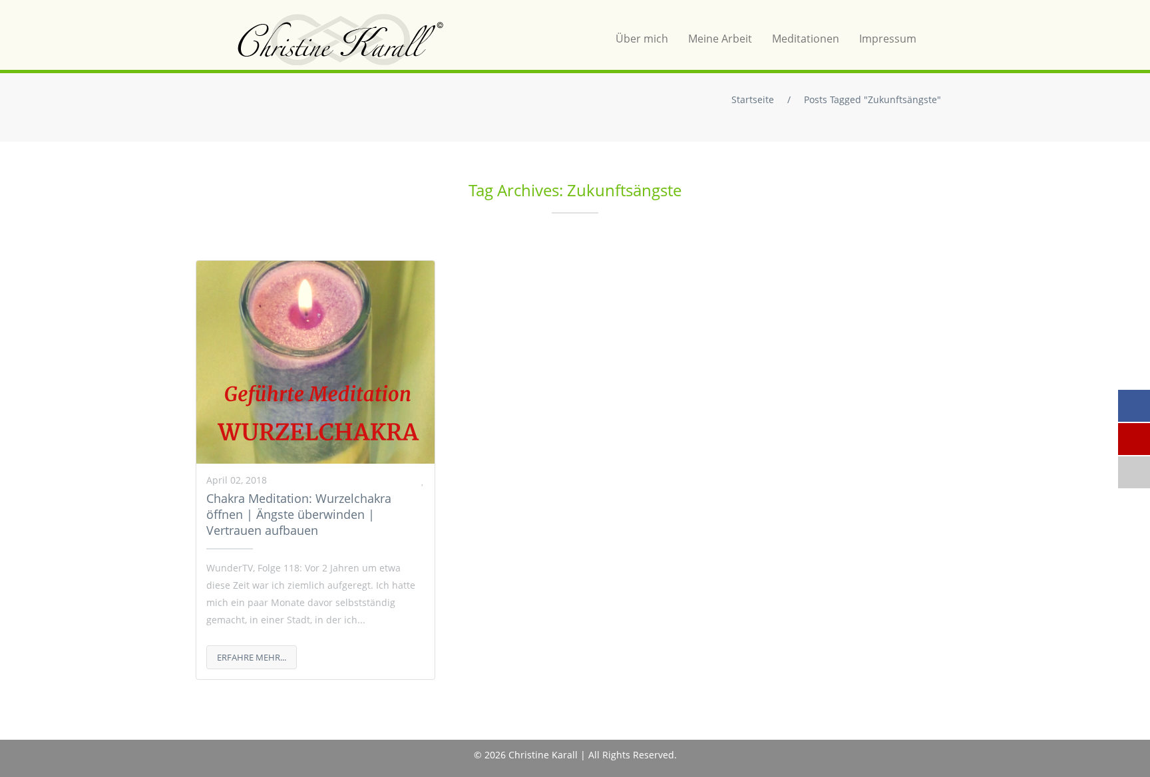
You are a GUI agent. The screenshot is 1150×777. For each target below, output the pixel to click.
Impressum (887, 38)
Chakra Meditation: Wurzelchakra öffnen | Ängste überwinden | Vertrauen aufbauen (298, 514)
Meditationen (805, 38)
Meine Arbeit (720, 38)
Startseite (752, 99)
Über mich (642, 38)
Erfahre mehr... (251, 657)
